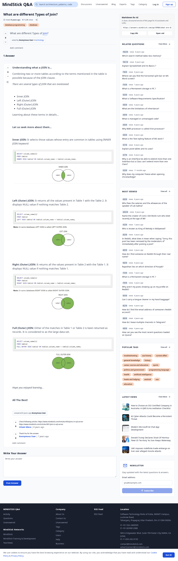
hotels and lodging (132, 379)
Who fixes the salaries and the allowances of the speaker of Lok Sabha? (144, 204)
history (147, 360)
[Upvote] (15, 422)
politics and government (134, 370)
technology (39, 40)
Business (60, 543)
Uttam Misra (25, 427)
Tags (132, 4)
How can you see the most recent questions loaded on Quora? (146, 333)
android (147, 379)
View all (164, 191)
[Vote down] (5, 42)
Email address (128, 477)
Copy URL (134, 33)
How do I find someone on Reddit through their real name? (146, 255)
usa (157, 379)
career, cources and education (136, 365)
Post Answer (12, 483)
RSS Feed (98, 514)
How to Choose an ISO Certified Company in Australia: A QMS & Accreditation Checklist (151, 406)
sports (155, 365)
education (128, 384)
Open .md (160, 33)
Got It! (169, 555)
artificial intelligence (142, 374)
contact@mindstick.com (131, 544)
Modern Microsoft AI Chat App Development (145, 428)
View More (163, 44)
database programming (15, 25)
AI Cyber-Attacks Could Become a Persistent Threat (151, 417)
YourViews (8, 542)
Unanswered (102, 4)
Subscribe (149, 490)
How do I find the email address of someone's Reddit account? (146, 310)
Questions (8, 518)
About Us (60, 514)
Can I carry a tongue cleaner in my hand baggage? (146, 299)
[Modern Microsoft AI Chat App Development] (125, 428)
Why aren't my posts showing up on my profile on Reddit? (145, 288)
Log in (156, 4)
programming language (159, 370)
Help (58, 539)
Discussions (86, 4)
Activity (6, 514)
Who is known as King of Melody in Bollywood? (143, 228)
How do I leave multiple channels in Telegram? (144, 322)
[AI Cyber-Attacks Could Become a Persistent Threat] (125, 417)
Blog (114, 4)
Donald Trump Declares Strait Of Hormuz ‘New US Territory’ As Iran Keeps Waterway (151, 439)
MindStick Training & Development (19, 538)
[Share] (36, 20)
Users (58, 535)
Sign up (169, 4)
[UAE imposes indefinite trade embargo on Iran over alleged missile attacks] (125, 449)
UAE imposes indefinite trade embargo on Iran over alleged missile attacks (150, 449)
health (126, 374)
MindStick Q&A (17, 4)
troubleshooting (130, 355)
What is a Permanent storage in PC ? (139, 276)
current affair (161, 355)
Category (143, 4)
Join (45, 33)
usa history (146, 355)
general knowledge (132, 360)
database (33, 25)
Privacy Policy (17, 555)
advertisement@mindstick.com (134, 547)
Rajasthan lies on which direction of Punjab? (142, 266)
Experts (123, 4)
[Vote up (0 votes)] (5, 33)
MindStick (8, 534)
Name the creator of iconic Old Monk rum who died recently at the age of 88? (146, 217)
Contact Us (61, 518)
